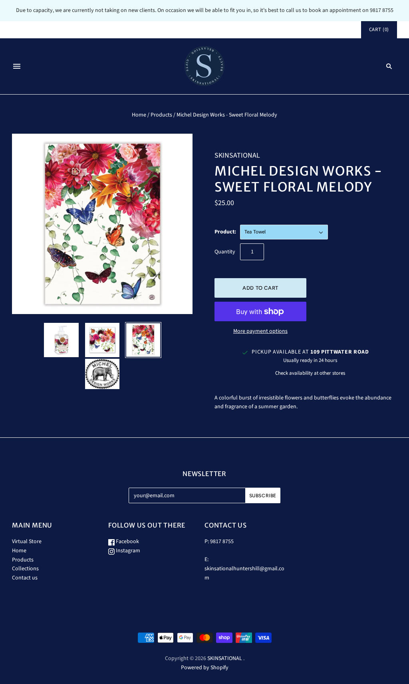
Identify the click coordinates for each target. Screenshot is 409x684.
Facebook (127, 542)
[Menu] (17, 66)
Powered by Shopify (204, 668)
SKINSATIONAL (237, 155)
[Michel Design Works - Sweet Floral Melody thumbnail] (61, 340)
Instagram (127, 551)
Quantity (224, 252)
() (379, 29)
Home (139, 115)
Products (161, 115)
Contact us (25, 578)
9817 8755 (222, 542)
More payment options (260, 331)
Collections (25, 569)
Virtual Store (27, 542)
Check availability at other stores (310, 373)
